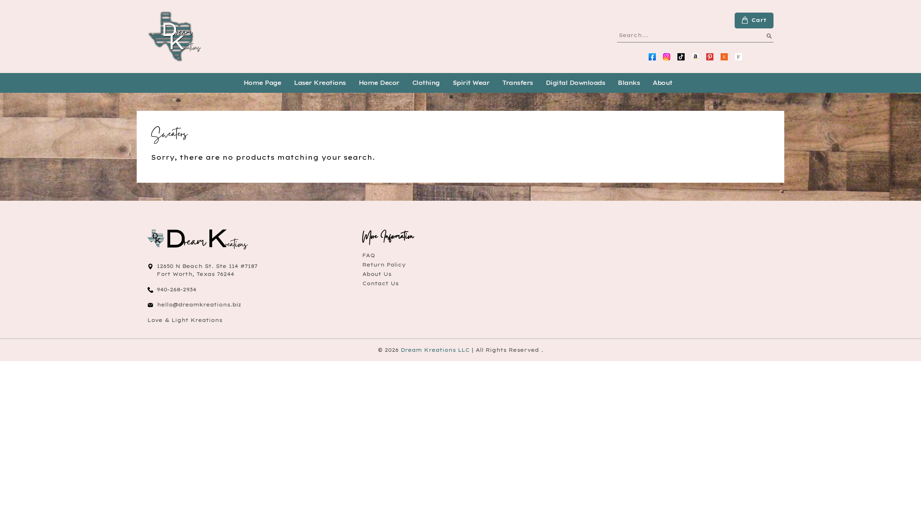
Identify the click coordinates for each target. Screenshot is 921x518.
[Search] (769, 37)
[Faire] (738, 56)
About (662, 82)
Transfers (517, 82)
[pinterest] (709, 56)
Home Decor (379, 82)
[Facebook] (652, 56)
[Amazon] (695, 56)
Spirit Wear (471, 82)
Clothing (426, 82)
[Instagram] (666, 56)
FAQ (368, 255)
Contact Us (380, 283)
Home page (262, 82)
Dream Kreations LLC (435, 350)
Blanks (629, 82)
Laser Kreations (320, 82)
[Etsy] (724, 56)
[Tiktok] (681, 56)
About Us (376, 274)
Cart (759, 20)
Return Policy (384, 265)
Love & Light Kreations (185, 320)
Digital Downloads (575, 82)
